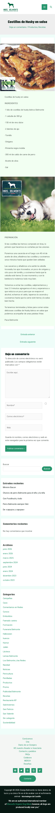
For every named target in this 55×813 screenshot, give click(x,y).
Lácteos (6, 651)
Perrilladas (7, 678)
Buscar (6, 464)
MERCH (27, 761)
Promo (6, 687)
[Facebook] (15, 770)
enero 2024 (8, 571)
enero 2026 (8, 553)
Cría (27, 742)
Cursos (6, 612)
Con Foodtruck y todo (12, 498)
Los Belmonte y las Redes (14, 660)
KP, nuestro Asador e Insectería (27, 748)
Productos (33, 27)
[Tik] (40, 770)
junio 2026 (7, 549)
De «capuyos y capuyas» (13, 509)
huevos (6, 638)
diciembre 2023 (9, 575)
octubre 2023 (9, 580)
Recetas (42, 27)
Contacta (27, 778)
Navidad (6, 665)
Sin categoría (8, 718)
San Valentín (8, 714)
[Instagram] (27, 770)
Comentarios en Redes (13, 607)
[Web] (23, 428)
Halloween (7, 634)
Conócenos (27, 738)
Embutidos (7, 616)
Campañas (7, 598)
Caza (5, 603)
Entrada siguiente (28, 342)
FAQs (27, 754)
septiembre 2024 (10, 562)
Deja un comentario (17, 27)
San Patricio (8, 709)
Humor (6, 643)
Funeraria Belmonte (11, 629)
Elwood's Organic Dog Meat (19, 804)
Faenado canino (10, 620)
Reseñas (27, 764)
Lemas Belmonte (10, 656)
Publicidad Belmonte (12, 691)
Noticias (6, 669)
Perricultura (8, 674)
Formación (7, 625)
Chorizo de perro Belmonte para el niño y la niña (24, 493)
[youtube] (33, 770)
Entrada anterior (28, 334)
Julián (5, 647)
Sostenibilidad (9, 722)
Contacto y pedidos (27, 751)
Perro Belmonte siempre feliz (16, 504)
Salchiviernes (8, 705)
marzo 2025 (8, 558)
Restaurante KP (10, 700)
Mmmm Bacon (9, 487)
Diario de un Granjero (27, 745)
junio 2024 (7, 567)
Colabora (28, 757)
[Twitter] (21, 770)
